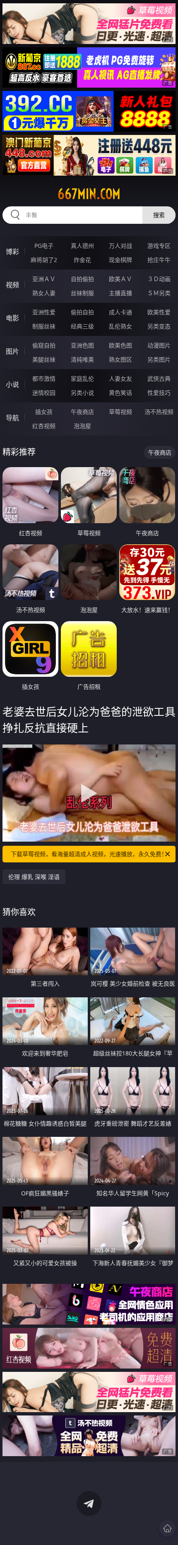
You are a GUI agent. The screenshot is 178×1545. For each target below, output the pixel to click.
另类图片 (159, 359)
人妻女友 (120, 378)
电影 (12, 318)
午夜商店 (82, 412)
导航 (12, 417)
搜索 (159, 215)
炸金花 (82, 260)
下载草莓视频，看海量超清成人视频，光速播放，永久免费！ (89, 854)
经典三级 (82, 326)
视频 (12, 284)
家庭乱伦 (82, 378)
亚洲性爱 (43, 312)
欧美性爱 (159, 312)
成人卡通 (120, 312)
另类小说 (82, 393)
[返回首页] (167, 1528)
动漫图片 (159, 345)
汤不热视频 (158, 412)
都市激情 (43, 378)
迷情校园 (43, 393)
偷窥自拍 (43, 345)
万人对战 (120, 246)
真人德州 (82, 246)
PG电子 (43, 246)
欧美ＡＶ (120, 279)
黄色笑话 (120, 393)
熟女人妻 (43, 293)
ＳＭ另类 (159, 293)
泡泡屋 (82, 426)
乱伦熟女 (120, 326)
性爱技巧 (159, 393)
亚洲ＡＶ (43, 279)
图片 (12, 351)
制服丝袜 (43, 326)
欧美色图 (120, 345)
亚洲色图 (82, 345)
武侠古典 (159, 378)
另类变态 (159, 326)
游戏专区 (159, 246)
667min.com (89, 194)
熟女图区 (120, 359)
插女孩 (44, 412)
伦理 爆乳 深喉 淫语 (34, 877)
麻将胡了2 (44, 260)
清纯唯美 (82, 359)
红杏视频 (43, 426)
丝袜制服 (82, 293)
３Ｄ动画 (159, 279)
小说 (12, 384)
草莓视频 (120, 412)
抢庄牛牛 (159, 260)
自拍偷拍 (82, 279)
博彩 (12, 251)
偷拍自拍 (82, 312)
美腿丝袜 (43, 359)
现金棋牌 (120, 260)
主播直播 (120, 293)
